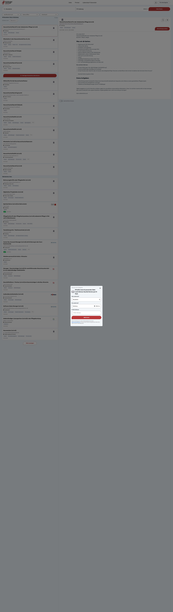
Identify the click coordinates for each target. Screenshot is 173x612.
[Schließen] (100, 288)
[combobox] (86, 299)
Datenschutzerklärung (76, 322)
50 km (97, 306)
